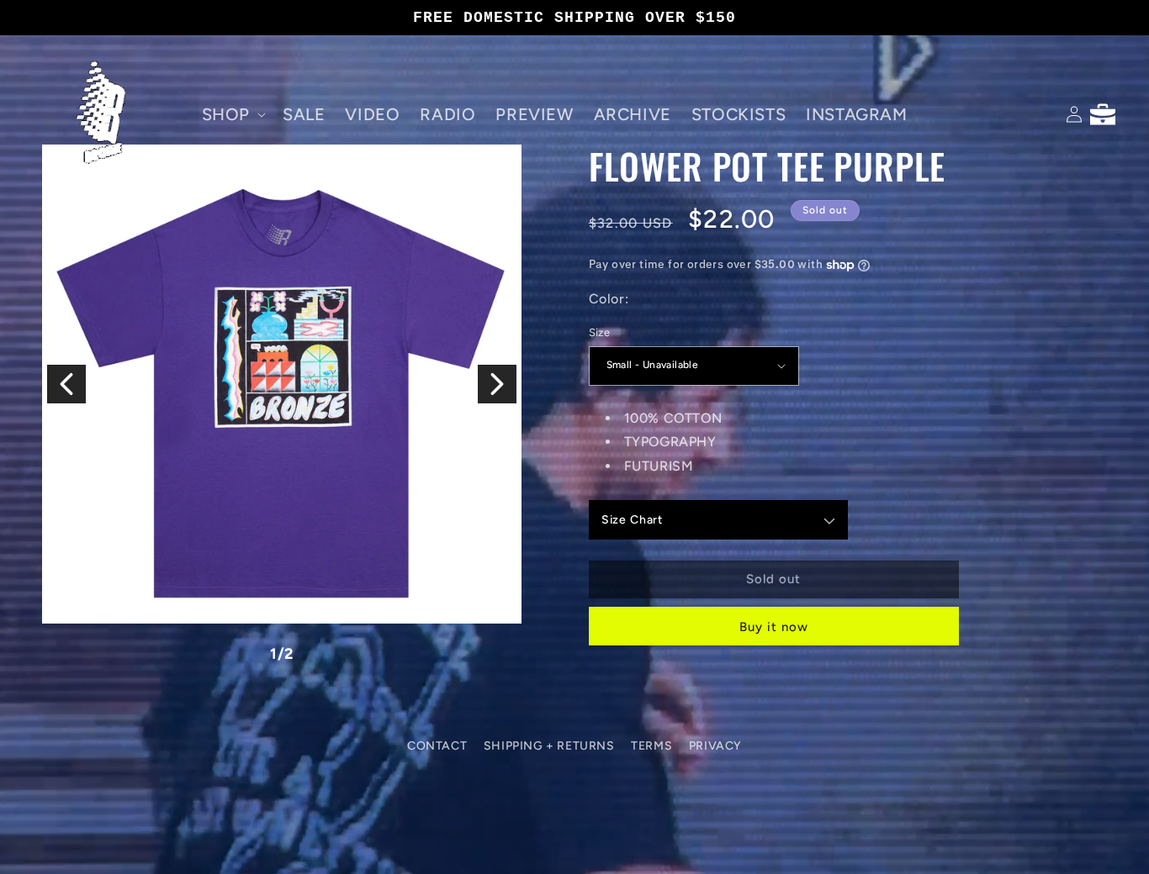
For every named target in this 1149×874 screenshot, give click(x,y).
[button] (232, 114)
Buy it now (773, 626)
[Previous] (66, 384)
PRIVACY (715, 746)
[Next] (497, 384)
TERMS (651, 746)
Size (600, 332)
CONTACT (437, 746)
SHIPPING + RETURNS (549, 746)
